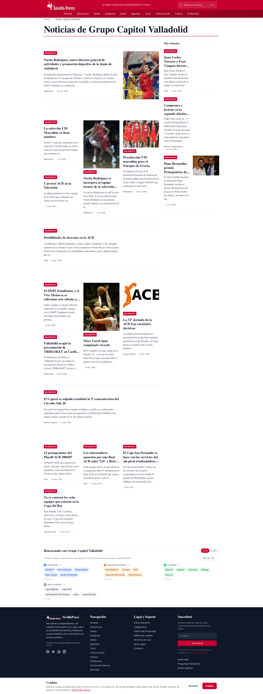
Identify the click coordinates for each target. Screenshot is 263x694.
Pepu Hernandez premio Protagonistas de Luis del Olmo (175, 170)
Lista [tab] (205, 550)
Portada (68, 13)
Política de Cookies (143, 635)
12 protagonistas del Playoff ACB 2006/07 (58, 454)
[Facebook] (47, 651)
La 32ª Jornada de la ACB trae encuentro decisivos (137, 324)
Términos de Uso (142, 639)
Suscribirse (197, 643)
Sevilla (97, 13)
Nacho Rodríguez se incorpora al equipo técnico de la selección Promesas (98, 184)
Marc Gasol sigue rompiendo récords (96, 342)
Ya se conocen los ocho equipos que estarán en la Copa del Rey (61, 501)
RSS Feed (94, 669)
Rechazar (193, 685)
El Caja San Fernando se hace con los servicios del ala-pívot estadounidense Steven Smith (140, 459)
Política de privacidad (198, 652)
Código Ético (140, 627)
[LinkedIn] (64, 651)
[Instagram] (58, 651)
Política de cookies (81, 690)
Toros (148, 13)
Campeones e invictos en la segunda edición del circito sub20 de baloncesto (175, 113)
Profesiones (193, 13)
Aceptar (209, 685)
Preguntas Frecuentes (189, 663)
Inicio (46, 19)
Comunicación (163, 13)
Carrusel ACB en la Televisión (57, 185)
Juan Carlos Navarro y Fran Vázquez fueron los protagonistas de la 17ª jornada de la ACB (175, 68)
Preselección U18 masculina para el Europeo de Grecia (136, 161)
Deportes (135, 13)
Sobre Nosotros (142, 622)
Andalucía (110, 13)
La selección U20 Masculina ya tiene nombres (57, 132)
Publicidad (183, 659)
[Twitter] (53, 651)
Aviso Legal (139, 644)
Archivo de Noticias (100, 665)
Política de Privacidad (145, 631)
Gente (123, 13)
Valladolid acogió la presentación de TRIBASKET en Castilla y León (61, 349)
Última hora (83, 13)
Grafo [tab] (214, 550)
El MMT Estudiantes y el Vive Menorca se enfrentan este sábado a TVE (61, 297)
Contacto (138, 648)
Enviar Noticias (185, 668)
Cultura (178, 13)
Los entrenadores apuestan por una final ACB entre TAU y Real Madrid (99, 459)
